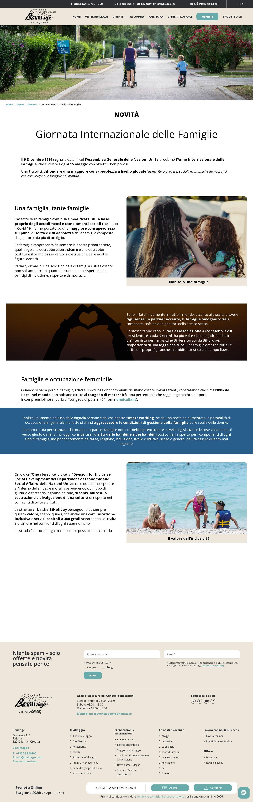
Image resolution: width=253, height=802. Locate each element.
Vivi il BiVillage (96, 16)
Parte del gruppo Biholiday (87, 768)
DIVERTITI (119, 16)
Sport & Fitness (170, 752)
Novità (32, 104)
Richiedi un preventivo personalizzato (104, 713)
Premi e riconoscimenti (85, 762)
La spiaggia (168, 746)
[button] (244, 793)
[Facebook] (199, 701)
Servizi (76, 752)
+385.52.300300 (24, 753)
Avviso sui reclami (25, 761)
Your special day (82, 773)
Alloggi (165, 736)
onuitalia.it (126, 399)
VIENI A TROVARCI (180, 16)
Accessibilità (79, 746)
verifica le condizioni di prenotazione (160, 796)
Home (76, 16)
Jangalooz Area (170, 757)
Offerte (166, 773)
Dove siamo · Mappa (128, 765)
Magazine (211, 757)
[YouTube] (206, 701)
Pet (163, 768)
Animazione (168, 762)
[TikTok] (212, 701)
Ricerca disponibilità (128, 744)
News (20, 104)
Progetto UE (232, 16)
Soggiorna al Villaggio (129, 750)
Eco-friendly (79, 741)
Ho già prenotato (203, 4)
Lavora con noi (214, 736)
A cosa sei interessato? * (98, 662)
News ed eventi (214, 762)
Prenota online (125, 739)
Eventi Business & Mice (219, 741)
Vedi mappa (21, 747)
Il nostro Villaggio (82, 736)
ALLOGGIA (137, 16)
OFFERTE (207, 16)
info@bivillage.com (27, 757)
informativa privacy (213, 665)
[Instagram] (193, 701)
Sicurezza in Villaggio (84, 757)
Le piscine (167, 741)
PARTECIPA (156, 16)
